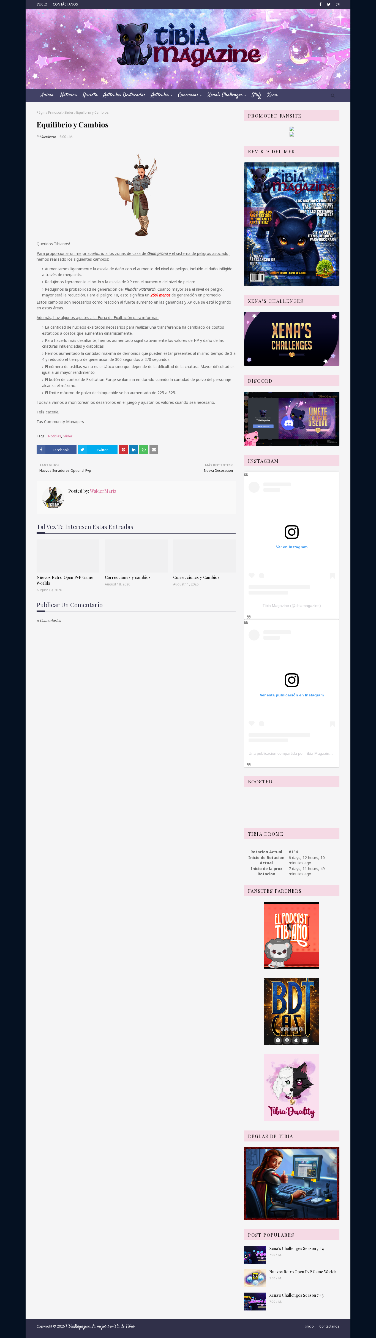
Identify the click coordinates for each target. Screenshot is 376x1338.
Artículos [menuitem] (160, 95)
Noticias (54, 436)
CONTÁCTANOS (65, 4)
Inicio (309, 1326)
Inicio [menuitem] (47, 95)
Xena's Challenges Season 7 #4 (296, 1248)
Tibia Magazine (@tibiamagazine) (292, 605)
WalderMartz (46, 136)
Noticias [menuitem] (69, 95)
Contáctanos (329, 1326)
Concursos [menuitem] (188, 95)
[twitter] (329, 4)
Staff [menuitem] (257, 95)
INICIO (42, 4)
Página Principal (49, 112)
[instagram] (337, 4)
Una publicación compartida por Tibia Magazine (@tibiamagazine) (306, 753)
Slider (68, 112)
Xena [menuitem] (272, 95)
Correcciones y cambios (128, 577)
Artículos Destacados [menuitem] (124, 95)
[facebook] (320, 4)
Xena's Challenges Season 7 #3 (296, 1295)
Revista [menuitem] (90, 95)
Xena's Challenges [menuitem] (225, 95)
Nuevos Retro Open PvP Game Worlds (65, 580)
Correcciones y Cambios (196, 577)
